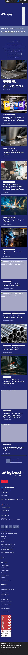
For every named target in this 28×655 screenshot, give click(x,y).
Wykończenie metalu (8, 48)
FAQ (3, 557)
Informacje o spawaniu (14, 57)
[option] (24, 8)
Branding (3, 577)
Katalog (3, 536)
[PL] (23, 4)
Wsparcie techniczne (7, 547)
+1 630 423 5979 (4, 512)
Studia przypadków (6, 549)
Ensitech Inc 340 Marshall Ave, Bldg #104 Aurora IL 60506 (10, 519)
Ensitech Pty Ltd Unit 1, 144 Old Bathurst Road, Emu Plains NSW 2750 (12, 498)
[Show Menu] (26, 14)
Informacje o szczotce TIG (9, 533)
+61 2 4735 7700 (23, 0)
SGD (12, 653)
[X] (10, 526)
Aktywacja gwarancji (7, 552)
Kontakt (5, 481)
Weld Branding (8, 51)
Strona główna (6, 531)
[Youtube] (17, 526)
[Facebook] (2, 526)
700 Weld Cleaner (5, 572)
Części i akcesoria (5, 575)
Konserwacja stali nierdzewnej (14, 45)
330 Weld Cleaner (5, 565)
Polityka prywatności (7, 645)
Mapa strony (17, 645)
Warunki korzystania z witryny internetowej (10, 648)
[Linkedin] (14, 526)
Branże (3, 539)
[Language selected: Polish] (23, 14)
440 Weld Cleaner (5, 567)
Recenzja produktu (20, 48)
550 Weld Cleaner (5, 570)
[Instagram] (6, 526)
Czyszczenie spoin (18, 51)
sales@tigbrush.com (5, 507)
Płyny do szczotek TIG (5, 580)
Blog (18, 42)
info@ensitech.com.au (6, 489)
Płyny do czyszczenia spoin (14, 54)
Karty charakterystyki (8, 544)
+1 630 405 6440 (12, 0)
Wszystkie (11, 42)
